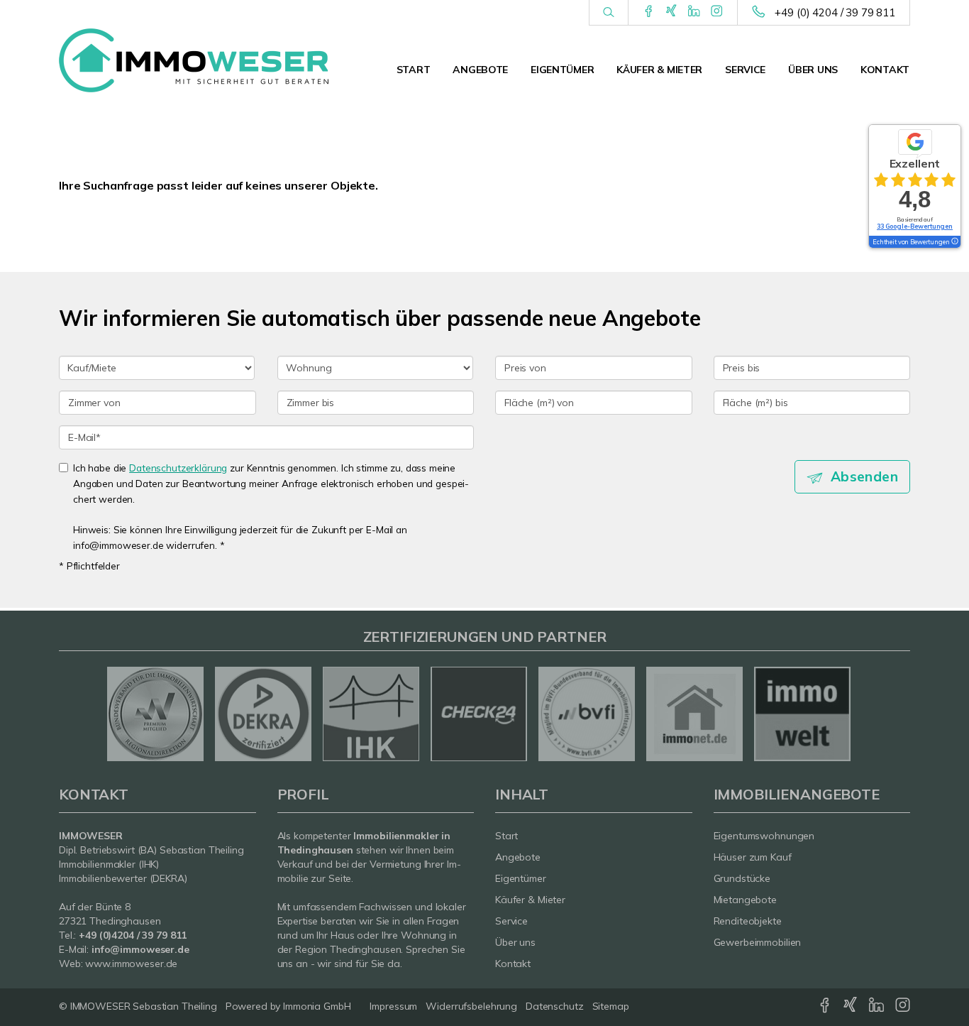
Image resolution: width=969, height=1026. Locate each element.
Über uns (813, 69)
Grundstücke (742, 878)
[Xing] (671, 12)
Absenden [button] (864, 476)
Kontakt (884, 69)
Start (414, 69)
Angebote (480, 69)
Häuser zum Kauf (753, 857)
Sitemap (610, 1006)
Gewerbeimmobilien (758, 942)
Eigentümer (562, 69)
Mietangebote (745, 899)
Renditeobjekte (748, 921)
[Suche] (608, 13)
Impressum (393, 1006)
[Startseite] (193, 60)
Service (745, 69)
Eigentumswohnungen (764, 835)
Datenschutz (555, 1006)
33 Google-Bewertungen (915, 226)
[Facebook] (649, 12)
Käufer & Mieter (659, 69)
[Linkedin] (694, 12)
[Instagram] (717, 12)
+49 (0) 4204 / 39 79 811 (835, 12)
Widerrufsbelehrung (471, 1006)
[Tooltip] (954, 242)
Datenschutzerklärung (178, 468)
